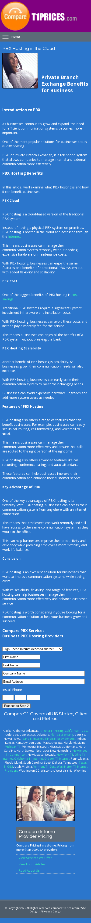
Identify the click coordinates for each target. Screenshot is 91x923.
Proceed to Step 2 (16, 706)
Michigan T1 (13, 747)
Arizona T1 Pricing (51, 731)
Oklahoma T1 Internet (28, 759)
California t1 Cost (76, 731)
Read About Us (29, 870)
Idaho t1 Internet (33, 739)
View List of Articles (32, 864)
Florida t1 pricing (62, 735)
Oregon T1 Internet (57, 759)
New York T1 (65, 755)
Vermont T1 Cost (44, 767)
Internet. (14, 236)
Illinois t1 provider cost (60, 739)
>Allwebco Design (50, 911)
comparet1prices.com (65, 908)
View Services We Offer (35, 858)
